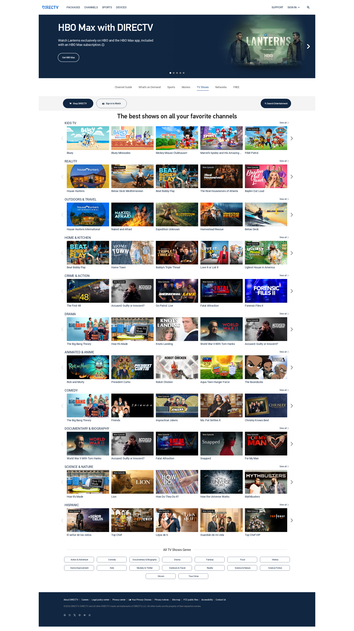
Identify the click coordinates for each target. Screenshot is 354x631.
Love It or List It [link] (209, 267)
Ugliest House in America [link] (260, 267)
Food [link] (242, 559)
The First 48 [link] (74, 305)
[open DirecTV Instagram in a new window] (80, 615)
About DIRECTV (71, 599)
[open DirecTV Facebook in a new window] (70, 615)
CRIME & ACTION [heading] (77, 276)
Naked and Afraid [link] (121, 229)
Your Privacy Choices (141, 599)
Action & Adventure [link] (79, 559)
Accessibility (207, 599)
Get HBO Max (68, 57)
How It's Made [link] (119, 344)
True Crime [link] (193, 576)
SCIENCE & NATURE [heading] (79, 467)
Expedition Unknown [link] (168, 229)
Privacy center (118, 599)
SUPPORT (277, 7)
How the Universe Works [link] (214, 496)
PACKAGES (73, 7)
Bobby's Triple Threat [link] (168, 267)
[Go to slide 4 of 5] (180, 73)
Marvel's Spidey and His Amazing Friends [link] (224, 153)
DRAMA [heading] (70, 314)
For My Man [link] (252, 458)
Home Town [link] (118, 267)
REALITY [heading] (71, 161)
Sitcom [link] (161, 576)
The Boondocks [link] (254, 382)
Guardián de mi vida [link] (212, 535)
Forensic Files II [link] (254, 305)
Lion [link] (113, 496)
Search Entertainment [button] (277, 103)
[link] (88, 138)
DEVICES (121, 7)
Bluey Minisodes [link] (120, 153)
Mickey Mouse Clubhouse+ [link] (171, 153)
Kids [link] (112, 567)
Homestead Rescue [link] (212, 229)
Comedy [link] (112, 559)
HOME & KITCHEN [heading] (78, 237)
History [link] (275, 559)
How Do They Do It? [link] (167, 496)
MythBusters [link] (252, 496)
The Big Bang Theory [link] (79, 344)
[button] (308, 7)
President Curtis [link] (120, 382)
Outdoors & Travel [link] (177, 567)
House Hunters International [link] (83, 229)
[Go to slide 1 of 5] (170, 73)
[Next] (308, 46)
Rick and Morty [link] (75, 382)
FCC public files (190, 599)
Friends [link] (115, 420)
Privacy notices (161, 599)
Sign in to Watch (113, 103)
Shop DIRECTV (80, 103)
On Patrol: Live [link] (164, 305)
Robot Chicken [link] (164, 382)
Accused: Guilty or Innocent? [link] (128, 305)
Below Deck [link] (252, 229)
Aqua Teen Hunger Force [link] (215, 382)
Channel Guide (123, 87)
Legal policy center (100, 599)
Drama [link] (177, 559)
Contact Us (221, 599)
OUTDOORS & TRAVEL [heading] (81, 199)
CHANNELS (91, 7)
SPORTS (107, 7)
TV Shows (203, 87)
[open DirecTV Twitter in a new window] (75, 615)
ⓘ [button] (103, 45)
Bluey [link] (70, 153)
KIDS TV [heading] (70, 123)
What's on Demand (150, 87)
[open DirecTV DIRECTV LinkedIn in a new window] (65, 615)
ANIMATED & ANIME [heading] (79, 352)
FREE (236, 87)
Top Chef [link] (116, 535)
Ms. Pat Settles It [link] (210, 420)
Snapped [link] (205, 458)
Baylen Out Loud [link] (254, 191)
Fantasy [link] (210, 559)
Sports (171, 87)
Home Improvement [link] (79, 567)
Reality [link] (210, 567)
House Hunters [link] (75, 191)
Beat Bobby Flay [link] (165, 191)
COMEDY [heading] (71, 390)
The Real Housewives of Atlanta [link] (219, 191)
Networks (221, 87)
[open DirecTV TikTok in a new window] (89, 615)
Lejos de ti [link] (162, 535)
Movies (186, 87)
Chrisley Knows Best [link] (257, 420)
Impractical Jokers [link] (167, 420)
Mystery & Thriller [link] (145, 567)
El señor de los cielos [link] (79, 535)
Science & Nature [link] (242, 567)
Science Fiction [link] (275, 567)
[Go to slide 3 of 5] (177, 73)
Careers (84, 599)
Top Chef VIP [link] (252, 535)
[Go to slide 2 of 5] (174, 73)
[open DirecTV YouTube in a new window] (85, 615)
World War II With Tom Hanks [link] (217, 344)
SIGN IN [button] (292, 7)
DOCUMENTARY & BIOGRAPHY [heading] (87, 428)
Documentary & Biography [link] (145, 559)
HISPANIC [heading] (72, 505)
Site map (175, 599)
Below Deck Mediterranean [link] (127, 191)
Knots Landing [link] (164, 344)
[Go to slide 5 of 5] (183, 73)
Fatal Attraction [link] (209, 305)
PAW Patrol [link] (251, 153)
